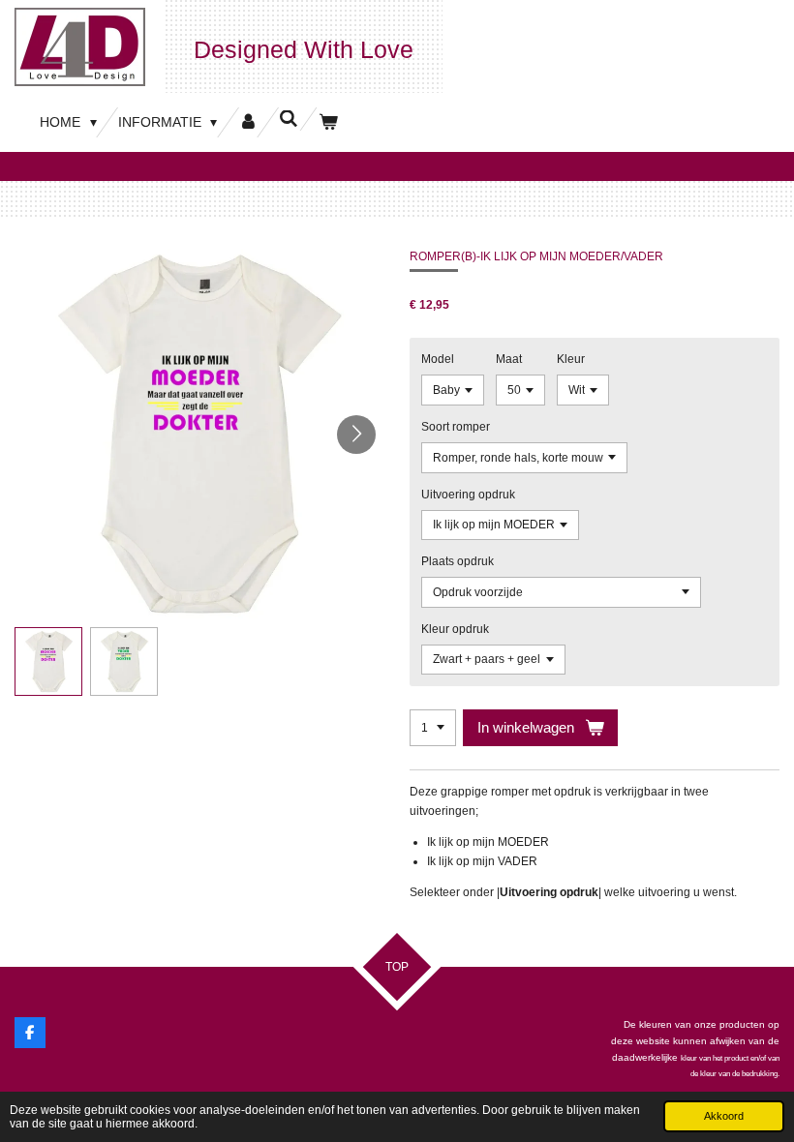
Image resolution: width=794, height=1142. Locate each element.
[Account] (248, 122)
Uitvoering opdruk (468, 494)
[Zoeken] (288, 119)
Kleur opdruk (455, 629)
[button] (48, 661)
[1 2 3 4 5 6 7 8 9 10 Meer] (433, 727)
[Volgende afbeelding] (356, 434)
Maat (509, 359)
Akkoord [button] (724, 1116)
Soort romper (455, 427)
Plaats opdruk (457, 561)
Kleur (571, 359)
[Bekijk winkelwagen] (328, 122)
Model (437, 359)
